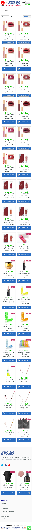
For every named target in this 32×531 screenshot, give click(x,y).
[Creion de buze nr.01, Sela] (24, 370)
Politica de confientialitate (7, 511)
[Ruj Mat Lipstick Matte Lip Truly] (8, 291)
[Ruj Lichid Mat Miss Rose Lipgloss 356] (24, 52)
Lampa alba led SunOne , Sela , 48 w (24, 487)
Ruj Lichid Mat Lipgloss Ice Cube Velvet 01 (24, 169)
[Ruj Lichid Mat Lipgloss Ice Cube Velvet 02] (8, 185)
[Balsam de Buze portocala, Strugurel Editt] (24, 317)
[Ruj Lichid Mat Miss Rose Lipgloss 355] (8, 52)
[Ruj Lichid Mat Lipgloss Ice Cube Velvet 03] (24, 185)
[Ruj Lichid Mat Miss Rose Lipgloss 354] (24, 26)
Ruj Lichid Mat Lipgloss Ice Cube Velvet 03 (24, 196)
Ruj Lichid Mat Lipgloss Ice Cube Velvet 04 (8, 222)
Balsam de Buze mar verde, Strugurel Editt (9, 328)
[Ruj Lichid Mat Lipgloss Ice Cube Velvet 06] (8, 238)
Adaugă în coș (10, 42)
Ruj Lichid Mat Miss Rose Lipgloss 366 (8, 116)
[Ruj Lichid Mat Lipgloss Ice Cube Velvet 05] (24, 211)
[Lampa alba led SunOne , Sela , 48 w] (24, 476)
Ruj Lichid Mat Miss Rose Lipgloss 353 (8, 37)
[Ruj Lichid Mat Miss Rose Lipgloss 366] (8, 105)
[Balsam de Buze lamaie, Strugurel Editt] (24, 291)
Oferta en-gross (16, 16)
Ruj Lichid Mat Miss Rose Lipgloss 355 (8, 63)
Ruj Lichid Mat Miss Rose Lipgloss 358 (24, 90)
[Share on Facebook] (6, 465)
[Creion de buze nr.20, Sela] (8, 396)
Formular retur (4, 508)
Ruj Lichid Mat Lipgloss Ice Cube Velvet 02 (8, 196)
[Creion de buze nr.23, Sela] (24, 396)
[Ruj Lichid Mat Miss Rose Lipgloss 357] (8, 79)
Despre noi (3, 503)
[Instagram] (9, 465)
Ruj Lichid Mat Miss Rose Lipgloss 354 (24, 37)
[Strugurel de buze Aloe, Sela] (8, 370)
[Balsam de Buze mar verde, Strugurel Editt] (8, 317)
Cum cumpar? (4, 506)
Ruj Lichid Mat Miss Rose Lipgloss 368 (8, 143)
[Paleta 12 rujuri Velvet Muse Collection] (24, 238)
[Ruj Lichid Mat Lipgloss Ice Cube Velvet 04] (8, 211)
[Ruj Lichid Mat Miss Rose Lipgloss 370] (8, 158)
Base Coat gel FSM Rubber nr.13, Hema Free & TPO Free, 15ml (8, 489)
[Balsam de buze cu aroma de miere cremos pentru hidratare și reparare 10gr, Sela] (8, 264)
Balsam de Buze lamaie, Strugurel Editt (24, 302)
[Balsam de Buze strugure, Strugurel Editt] (8, 343)
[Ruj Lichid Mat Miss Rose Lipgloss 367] (24, 105)
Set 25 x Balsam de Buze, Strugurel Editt (24, 355)
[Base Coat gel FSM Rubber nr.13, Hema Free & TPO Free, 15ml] (8, 476)
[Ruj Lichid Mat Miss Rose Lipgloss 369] (24, 132)
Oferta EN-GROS (5, 516)
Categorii (5, 16)
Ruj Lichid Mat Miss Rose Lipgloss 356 (24, 63)
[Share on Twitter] (2, 465)
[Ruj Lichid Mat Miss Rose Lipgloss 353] (8, 26)
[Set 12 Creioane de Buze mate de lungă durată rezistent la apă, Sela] (24, 423)
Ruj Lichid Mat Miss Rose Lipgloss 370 (8, 169)
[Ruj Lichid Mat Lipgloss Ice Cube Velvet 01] (24, 158)
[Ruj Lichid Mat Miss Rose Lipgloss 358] (24, 79)
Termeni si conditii (5, 513)
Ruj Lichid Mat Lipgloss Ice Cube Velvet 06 (8, 249)
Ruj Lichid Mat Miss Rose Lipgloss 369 (24, 143)
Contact (3, 519)
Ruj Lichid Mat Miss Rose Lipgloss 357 (8, 90)
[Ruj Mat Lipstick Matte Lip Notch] (24, 264)
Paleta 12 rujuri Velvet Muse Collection (24, 249)
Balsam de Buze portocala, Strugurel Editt (24, 328)
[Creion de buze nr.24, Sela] (8, 423)
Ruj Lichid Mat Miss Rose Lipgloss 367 (24, 116)
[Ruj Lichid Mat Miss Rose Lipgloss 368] (8, 132)
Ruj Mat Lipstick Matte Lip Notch (24, 275)
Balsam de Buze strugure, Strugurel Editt (9, 355)
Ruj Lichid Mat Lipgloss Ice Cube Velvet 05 (24, 222)
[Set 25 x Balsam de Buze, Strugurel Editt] (24, 343)
